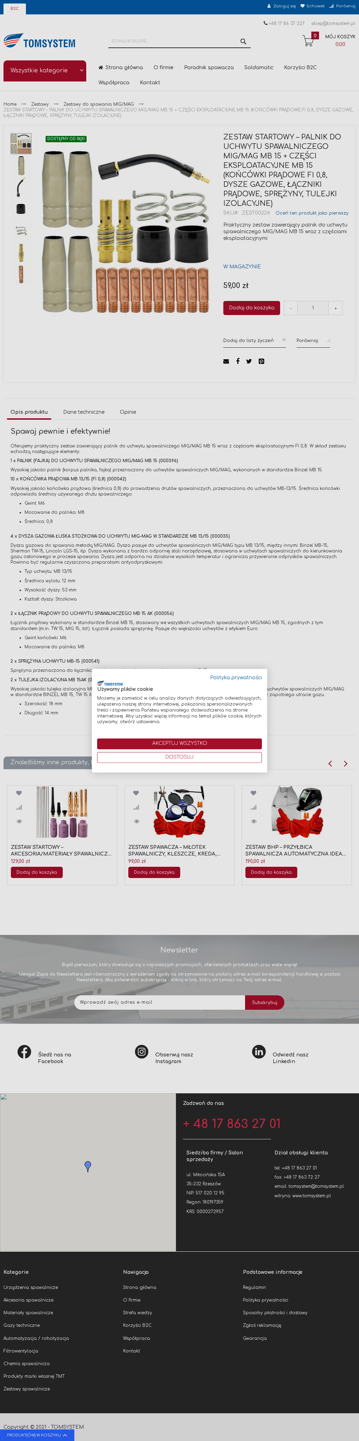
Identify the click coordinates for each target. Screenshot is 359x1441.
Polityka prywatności (236, 677)
